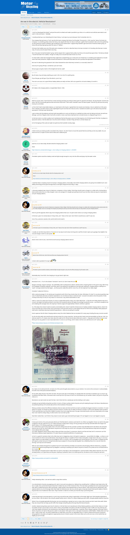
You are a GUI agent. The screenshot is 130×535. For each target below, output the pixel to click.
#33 (108, 250)
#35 (108, 278)
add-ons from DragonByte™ (61, 533)
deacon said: (36, 267)
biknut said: (35, 225)
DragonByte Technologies (77, 533)
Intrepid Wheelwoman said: (39, 473)
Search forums (30, 15)
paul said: (35, 253)
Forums (24, 12)
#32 (108, 237)
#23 (108, 85)
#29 (108, 187)
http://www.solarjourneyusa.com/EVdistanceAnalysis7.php (48, 323)
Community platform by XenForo (65, 532)
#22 (108, 72)
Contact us (86, 529)
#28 (108, 168)
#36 (108, 386)
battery (35, 24)
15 (35, 26)
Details (84, 533)
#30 (108, 202)
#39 (108, 470)
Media (39, 12)
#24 (108, 98)
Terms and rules (93, 529)
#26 (108, 141)
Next (39, 26)
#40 (108, 494)
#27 (108, 153)
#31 (108, 222)
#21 (108, 29)
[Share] (105, 30)
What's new (31, 12)
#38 (108, 455)
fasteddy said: (36, 170)
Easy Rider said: (36, 205)
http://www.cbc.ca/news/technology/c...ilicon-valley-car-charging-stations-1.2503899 (54, 150)
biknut (23, 24)
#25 (108, 128)
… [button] (33, 26)
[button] (35, 12)
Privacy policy (101, 529)
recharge (54, 24)
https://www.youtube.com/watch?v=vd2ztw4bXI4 (45, 458)
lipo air (40, 24)
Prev (23, 26)
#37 (108, 419)
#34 (108, 264)
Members (46, 12)
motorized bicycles (47, 24)
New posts (23, 15)
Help (106, 529)
